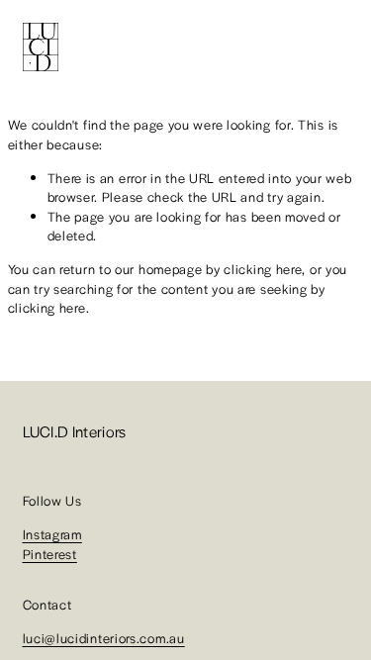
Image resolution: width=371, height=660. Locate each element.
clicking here (263, 268)
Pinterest (50, 553)
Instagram (52, 533)
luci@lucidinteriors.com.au (104, 637)
